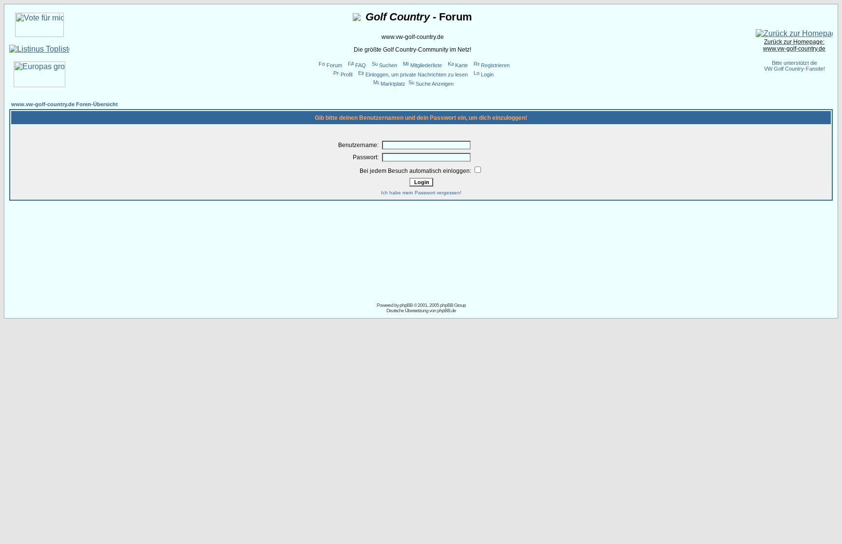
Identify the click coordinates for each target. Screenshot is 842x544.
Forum (334, 65)
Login (487, 74)
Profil (346, 74)
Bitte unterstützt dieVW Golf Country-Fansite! (794, 66)
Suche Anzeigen (435, 84)
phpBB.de (446, 310)
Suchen (388, 65)
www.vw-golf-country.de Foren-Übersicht (64, 104)
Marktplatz (393, 84)
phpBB (406, 305)
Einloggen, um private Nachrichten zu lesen (416, 74)
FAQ (360, 65)
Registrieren (495, 65)
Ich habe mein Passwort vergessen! (421, 192)
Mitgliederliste (426, 65)
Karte (461, 65)
